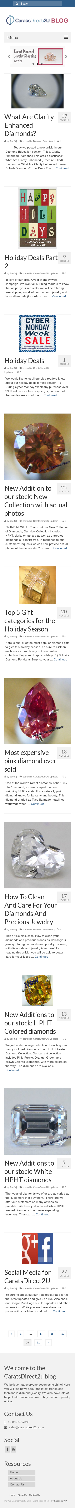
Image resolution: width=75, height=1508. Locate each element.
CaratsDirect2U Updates (45, 273)
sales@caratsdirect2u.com (26, 1427)
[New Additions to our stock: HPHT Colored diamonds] (37, 990)
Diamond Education (43, 141)
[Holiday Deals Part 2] (37, 217)
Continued (62, 168)
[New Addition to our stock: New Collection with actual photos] (37, 446)
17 (41, 1333)
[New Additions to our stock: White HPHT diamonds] (37, 1121)
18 (52, 1333)
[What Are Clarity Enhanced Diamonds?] (37, 90)
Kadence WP (60, 1501)
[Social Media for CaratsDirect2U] (37, 1248)
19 (62, 1333)
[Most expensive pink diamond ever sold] (37, 710)
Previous (8, 56)
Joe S (13, 141)
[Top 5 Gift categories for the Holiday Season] (37, 584)
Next (66, 56)
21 (38, 1342)
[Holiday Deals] (37, 333)
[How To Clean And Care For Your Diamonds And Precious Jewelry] (37, 855)
